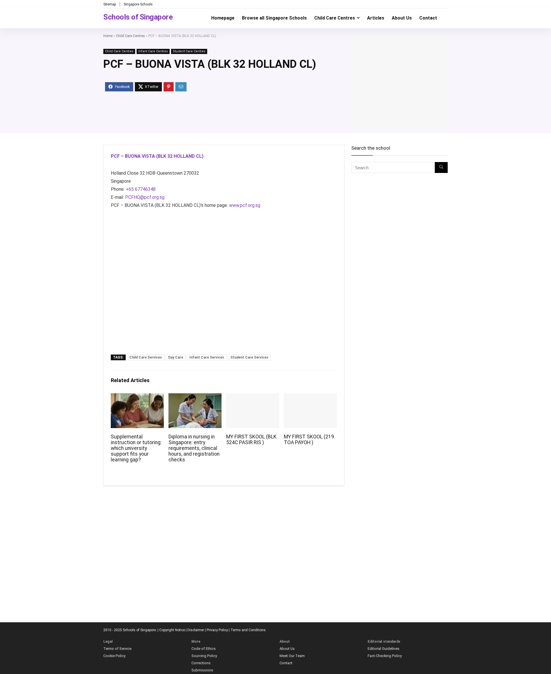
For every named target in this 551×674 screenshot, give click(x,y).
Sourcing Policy (204, 656)
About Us (402, 18)
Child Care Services (145, 357)
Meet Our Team (292, 656)
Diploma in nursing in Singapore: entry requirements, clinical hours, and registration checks (194, 448)
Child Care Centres (334, 18)
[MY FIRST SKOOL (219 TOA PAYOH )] (310, 397)
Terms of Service (117, 648)
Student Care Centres (189, 51)
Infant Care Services (206, 357)
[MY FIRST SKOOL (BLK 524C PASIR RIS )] (252, 397)
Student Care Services (249, 357)
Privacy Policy (217, 630)
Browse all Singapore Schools (274, 18)
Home (107, 36)
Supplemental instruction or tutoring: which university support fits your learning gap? (136, 448)
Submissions (202, 670)
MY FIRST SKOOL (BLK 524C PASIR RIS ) (251, 439)
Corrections (201, 663)
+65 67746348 (141, 189)
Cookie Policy (114, 656)
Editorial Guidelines (383, 648)
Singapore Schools (138, 4)
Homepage (222, 18)
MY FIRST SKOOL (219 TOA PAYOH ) (309, 439)
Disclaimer (195, 630)
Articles (375, 18)
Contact (428, 18)
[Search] (441, 167)
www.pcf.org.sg (244, 205)
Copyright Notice (172, 630)
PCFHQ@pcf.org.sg (144, 197)
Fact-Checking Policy (385, 656)
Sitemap (109, 4)
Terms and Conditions (248, 630)
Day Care (175, 357)
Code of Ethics (203, 648)
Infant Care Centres (153, 51)
